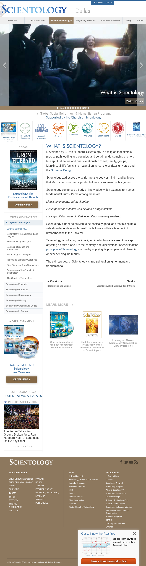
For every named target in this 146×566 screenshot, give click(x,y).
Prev (61, 107)
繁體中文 (13, 504)
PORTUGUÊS (41, 503)
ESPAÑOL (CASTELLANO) (47, 493)
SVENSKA (39, 486)
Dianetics (110, 479)
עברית (12, 493)
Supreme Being (61, 170)
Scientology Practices (17, 289)
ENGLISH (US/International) (21, 479)
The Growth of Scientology (19, 278)
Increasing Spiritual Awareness (22, 260)
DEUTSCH (14, 511)
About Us (12, 20)
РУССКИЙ (13, 500)
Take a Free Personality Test (109, 561)
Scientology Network (114, 483)
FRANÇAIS (14, 489)
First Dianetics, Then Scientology (23, 265)
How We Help (9, 138)
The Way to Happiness (25, 137)
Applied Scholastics (41, 137)
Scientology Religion (114, 486)
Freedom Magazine (114, 516)
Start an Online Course (115, 504)
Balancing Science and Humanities (18, 248)
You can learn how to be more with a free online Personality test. (124, 542)
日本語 (12, 497)
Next (84, 107)
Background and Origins (18, 222)
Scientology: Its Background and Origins (22, 235)
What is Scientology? (61, 20)
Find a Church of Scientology (81, 507)
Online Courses (76, 497)
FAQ (128, 20)
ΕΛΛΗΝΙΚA (40, 496)
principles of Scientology (61, 249)
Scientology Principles (17, 284)
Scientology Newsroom (116, 493)
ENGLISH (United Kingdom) (21, 482)
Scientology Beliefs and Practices (83, 479)
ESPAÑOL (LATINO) (44, 489)
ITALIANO (39, 499)
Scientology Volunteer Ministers (119, 507)
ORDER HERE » (23, 204)
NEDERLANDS (15, 507)
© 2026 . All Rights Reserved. (35, 562)
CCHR (118, 136)
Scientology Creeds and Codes (21, 306)
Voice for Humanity (77, 483)
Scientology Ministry (16, 300)
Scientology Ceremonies (18, 295)
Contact (72, 504)
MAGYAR (39, 479)
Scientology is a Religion (19, 254)
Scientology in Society (17, 311)
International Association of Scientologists (117, 512)
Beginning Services (86, 20)
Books (140, 20)
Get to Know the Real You (98, 533)
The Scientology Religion (19, 241)
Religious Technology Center (118, 500)
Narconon (73, 134)
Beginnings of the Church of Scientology (20, 271)
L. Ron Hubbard (37, 20)
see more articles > (22, 446)
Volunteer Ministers (110, 20)
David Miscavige (113, 497)
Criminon (58, 136)
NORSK (38, 482)
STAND (109, 520)
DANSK (12, 486)
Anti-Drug (88, 136)
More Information (76, 500)
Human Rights (103, 136)
